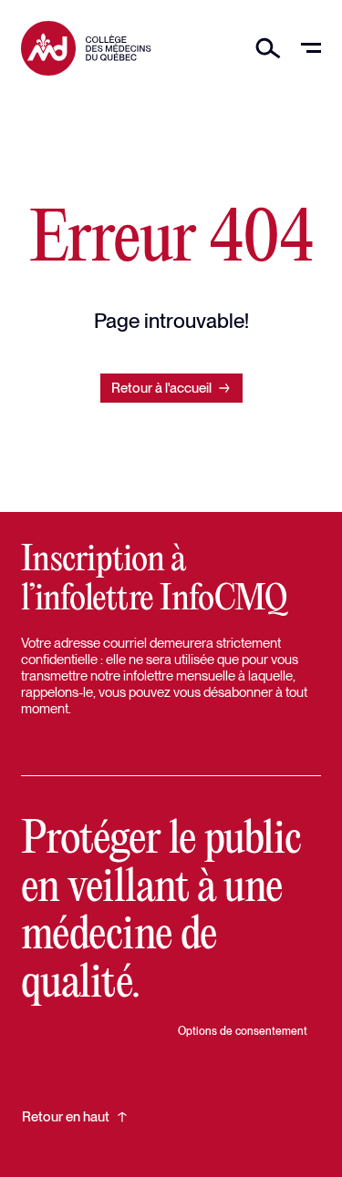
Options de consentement (242, 1031)
